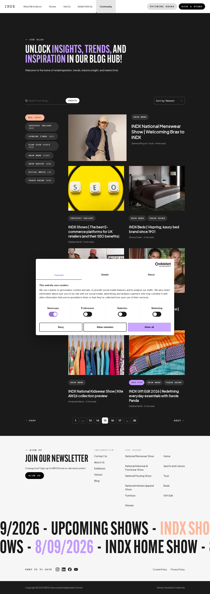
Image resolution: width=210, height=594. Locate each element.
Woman (129, 505)
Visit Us (66, 6)
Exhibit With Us (85, 6)
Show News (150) (39, 155)
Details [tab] (105, 274)
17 (119, 420)
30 (134, 420)
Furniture (130, 495)
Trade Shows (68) (40, 180)
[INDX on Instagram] (57, 569)
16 (112, 420)
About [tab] (151, 274)
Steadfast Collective (174, 587)
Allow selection (105, 327)
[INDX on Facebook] (70, 569)
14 (97, 420)
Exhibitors (99, 468)
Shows (52, 6)
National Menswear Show (139, 456)
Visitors (98, 474)
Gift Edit (168, 495)
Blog (96, 480)
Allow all (149, 327)
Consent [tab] (58, 275)
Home (166, 456)
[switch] (87, 314)
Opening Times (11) (41, 136)
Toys (166, 475)
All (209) (34, 117)
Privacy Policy (178, 569)
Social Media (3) (40, 172)
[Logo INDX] (10, 6)
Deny (60, 327)
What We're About (32, 6)
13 (90, 420)
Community (106, 6)
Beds (166, 485)
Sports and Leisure (174, 466)
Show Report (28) (40, 164)
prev (32, 420)
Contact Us (100, 456)
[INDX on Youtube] (76, 569)
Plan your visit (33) (39, 146)
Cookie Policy (160, 569)
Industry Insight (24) (40, 126)
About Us (99, 462)
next (177, 420)
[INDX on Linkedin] (63, 569)
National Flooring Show (138, 475)
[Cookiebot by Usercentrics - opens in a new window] (157, 264)
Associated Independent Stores (67, 587)
